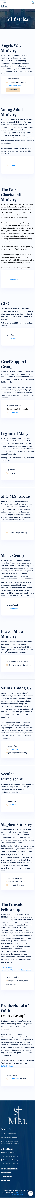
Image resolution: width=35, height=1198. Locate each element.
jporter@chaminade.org (17, 753)
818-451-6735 (13, 279)
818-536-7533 (13, 165)
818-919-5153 (13, 805)
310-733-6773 (13, 338)
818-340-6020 (14, 412)
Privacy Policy (17, 1194)
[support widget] (31, 1193)
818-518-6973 (13, 749)
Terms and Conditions (23, 1192)
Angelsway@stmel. (15, 82)
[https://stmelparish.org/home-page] (4, 4)
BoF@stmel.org (7, 1066)
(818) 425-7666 (14, 85)
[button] (33, 4)
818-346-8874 (14, 608)
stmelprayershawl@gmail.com (20, 665)
